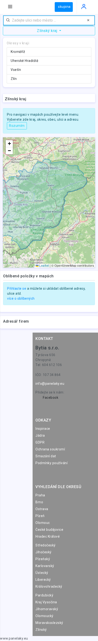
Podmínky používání (51, 463)
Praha (40, 495)
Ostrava (41, 509)
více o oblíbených (21, 298)
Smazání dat (45, 456)
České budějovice (49, 529)
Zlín (14, 79)
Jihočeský (43, 552)
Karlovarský (44, 566)
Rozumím (17, 126)
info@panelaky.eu (49, 383)
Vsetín (16, 70)
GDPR (39, 442)
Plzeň (40, 516)
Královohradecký (48, 586)
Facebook (50, 397)
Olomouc (42, 523)
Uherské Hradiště (24, 61)
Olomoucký (44, 616)
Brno (39, 502)
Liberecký (43, 579)
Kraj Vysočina (46, 602)
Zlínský (41, 630)
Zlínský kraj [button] (47, 30)
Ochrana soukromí (50, 449)
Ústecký (41, 573)
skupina (64, 7)
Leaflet (44, 265)
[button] (9, 143)
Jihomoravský (46, 609)
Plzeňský (42, 559)
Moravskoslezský (49, 623)
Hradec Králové (47, 536)
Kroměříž (18, 52)
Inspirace (42, 428)
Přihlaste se (16, 288)
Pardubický (44, 595)
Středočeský (45, 545)
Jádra (40, 435)
